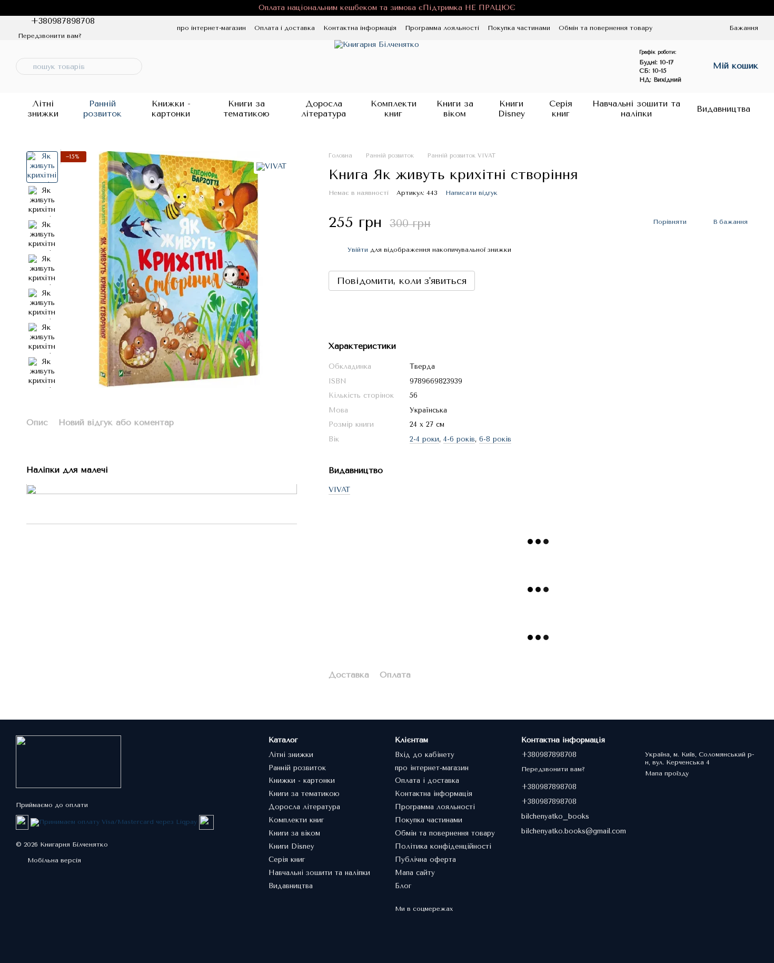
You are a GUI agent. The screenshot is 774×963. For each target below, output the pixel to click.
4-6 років (459, 439)
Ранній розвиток (102, 108)
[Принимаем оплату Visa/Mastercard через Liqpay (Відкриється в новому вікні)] (114, 822)
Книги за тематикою (246, 108)
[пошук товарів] (24, 66)
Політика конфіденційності (443, 846)
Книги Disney (511, 108)
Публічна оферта (425, 859)
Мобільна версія (53, 860)
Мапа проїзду (667, 773)
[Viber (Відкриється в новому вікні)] (147, 28)
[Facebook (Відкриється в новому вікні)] (122, 28)
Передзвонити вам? (50, 36)
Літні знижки (42, 108)
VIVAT (339, 489)
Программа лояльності (442, 28)
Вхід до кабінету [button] (424, 755)
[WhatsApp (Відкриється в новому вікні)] (160, 28)
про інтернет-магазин (211, 28)
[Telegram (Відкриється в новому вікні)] (135, 28)
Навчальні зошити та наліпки (636, 108)
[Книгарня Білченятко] (68, 761)
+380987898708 (63, 21)
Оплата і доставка (284, 28)
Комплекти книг (393, 108)
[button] (765, 8)
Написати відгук (471, 192)
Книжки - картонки (171, 108)
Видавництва (723, 109)
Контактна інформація (359, 28)
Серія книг (560, 108)
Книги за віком (454, 108)
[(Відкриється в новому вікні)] (206, 822)
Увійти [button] (358, 249)
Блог (403, 886)
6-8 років (495, 439)
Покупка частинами (519, 28)
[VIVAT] (271, 166)
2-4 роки (424, 439)
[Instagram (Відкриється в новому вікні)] (109, 28)
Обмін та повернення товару (605, 28)
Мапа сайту (415, 873)
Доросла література (323, 108)
